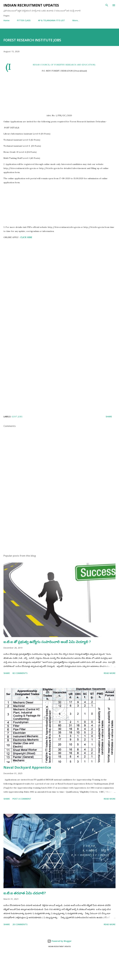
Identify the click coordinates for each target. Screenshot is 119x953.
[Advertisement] (59, 93)
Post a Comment (21, 798)
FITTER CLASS (23, 20)
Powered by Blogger (61, 941)
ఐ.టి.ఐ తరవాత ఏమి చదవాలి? (24, 892)
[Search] (107, 5)
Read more (110, 673)
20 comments (19, 924)
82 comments (19, 673)
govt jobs (17, 416)
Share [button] (109, 416)
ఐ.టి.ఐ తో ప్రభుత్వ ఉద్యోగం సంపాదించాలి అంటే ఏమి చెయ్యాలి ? (47, 641)
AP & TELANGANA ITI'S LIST (51, 20)
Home (6, 20)
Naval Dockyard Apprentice (27, 767)
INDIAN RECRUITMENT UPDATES (31, 5)
